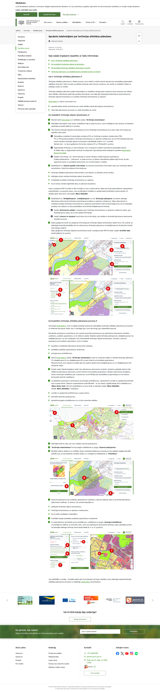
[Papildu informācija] (94, 666)
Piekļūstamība (54, 657)
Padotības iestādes (25, 56)
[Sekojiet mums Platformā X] (122, 653)
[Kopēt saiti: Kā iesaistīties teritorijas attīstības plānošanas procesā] (96, 321)
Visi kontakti (95, 673)
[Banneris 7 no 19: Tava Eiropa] (47, 600)
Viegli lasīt (21, 41)
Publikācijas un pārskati (26, 60)
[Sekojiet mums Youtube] (127, 653)
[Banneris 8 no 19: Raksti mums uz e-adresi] (69, 600)
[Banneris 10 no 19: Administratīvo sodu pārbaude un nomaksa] (113, 600)
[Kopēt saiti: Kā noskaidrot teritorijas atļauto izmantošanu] (88, 115)
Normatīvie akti (23, 67)
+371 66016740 (92, 653)
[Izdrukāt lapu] (139, 35)
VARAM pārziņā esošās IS (27, 101)
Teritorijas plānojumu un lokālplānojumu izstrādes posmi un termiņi (75, 72)
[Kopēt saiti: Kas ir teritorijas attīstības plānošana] (81, 76)
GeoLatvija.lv (53, 101)
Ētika (19, 75)
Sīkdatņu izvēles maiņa (57, 667)
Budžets (21, 82)
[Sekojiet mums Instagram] (131, 653)
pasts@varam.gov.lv (94, 657)
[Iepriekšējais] (7, 600)
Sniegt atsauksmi (80, 619)
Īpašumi (21, 86)
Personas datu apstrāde (26, 109)
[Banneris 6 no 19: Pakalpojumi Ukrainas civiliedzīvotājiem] (25, 600)
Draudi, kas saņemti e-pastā (59, 664)
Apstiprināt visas (49, 14)
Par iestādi (19, 664)
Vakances (21, 94)
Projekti (20, 97)
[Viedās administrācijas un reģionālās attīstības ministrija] (29, 22)
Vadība (20, 44)
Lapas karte (53, 660)
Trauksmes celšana (25, 71)
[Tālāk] (152, 600)
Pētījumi (21, 63)
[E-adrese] (88, 666)
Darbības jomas (23, 48)
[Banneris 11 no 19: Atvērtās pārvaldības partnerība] (135, 600)
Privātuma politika (55, 653)
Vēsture (21, 105)
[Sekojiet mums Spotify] (136, 653)
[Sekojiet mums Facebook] (117, 653)
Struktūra (21, 37)
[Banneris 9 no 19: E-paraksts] (91, 600)
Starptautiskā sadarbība (26, 78)
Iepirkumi (21, 90)
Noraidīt (26, 14)
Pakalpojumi (22, 52)
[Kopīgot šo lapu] (139, 41)
